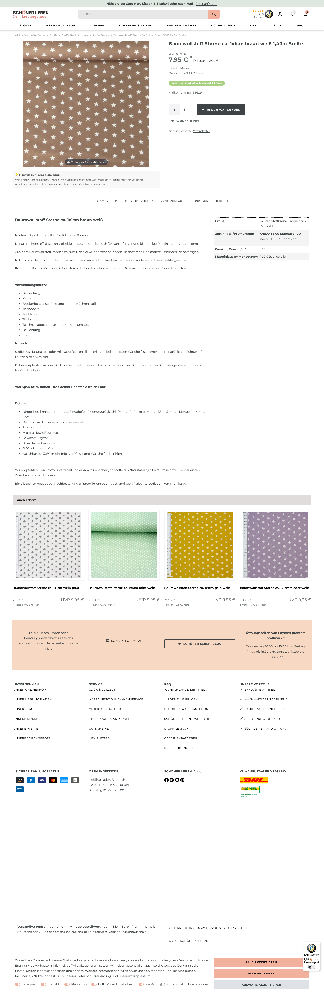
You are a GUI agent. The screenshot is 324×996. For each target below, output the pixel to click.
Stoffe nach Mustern (75, 35)
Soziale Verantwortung (265, 728)
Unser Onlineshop (30, 689)
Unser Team (24, 709)
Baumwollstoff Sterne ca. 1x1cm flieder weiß (274, 588)
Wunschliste (188, 121)
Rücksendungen (178, 748)
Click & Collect (102, 689)
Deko (254, 25)
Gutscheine (99, 728)
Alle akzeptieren (261, 962)
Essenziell (29, 984)
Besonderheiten (139, 201)
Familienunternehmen (264, 709)
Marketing (79, 984)
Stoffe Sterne (100, 35)
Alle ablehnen (261, 973)
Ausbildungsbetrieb (262, 719)
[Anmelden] (280, 14)
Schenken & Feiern (135, 25)
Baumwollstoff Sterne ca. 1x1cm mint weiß (121, 588)
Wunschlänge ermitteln (185, 689)
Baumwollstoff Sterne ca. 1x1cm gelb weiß (197, 588)
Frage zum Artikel (174, 201)
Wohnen (97, 25)
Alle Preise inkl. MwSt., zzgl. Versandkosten (208, 928)
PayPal (150, 984)
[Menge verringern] (191, 110)
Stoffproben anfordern (111, 719)
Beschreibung (108, 201)
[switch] (311, 966)
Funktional (174, 984)
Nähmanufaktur (60, 25)
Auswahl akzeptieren (261, 984)
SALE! (278, 25)
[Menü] (318, 944)
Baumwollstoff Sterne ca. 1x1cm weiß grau (46, 588)
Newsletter (99, 738)
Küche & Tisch (223, 25)
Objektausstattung (105, 709)
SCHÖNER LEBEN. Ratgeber (186, 719)
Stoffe (26, 25)
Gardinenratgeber (180, 738)
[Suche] (214, 14)
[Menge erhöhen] (184, 110)
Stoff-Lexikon (176, 728)
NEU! (300, 25)
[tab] (108, 201)
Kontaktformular (126, 641)
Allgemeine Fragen (181, 699)
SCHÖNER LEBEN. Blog (202, 644)
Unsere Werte (26, 728)
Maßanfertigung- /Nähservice (116, 699)
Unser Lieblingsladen (33, 699)
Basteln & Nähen (182, 25)
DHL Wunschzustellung (116, 984)
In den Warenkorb (224, 110)
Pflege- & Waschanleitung (187, 709)
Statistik (54, 984)
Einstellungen (198, 984)
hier (118, 453)
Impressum (142, 976)
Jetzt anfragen (207, 3)
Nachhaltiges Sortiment (265, 699)
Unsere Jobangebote (32, 738)
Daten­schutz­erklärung (94, 976)
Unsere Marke (26, 719)
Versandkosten (201, 131)
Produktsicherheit (211, 201)
